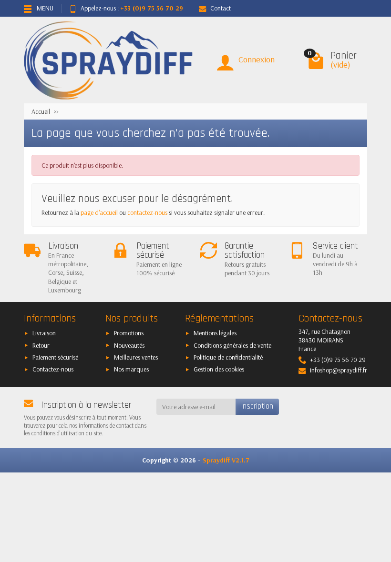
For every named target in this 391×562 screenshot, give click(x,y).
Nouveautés (129, 345)
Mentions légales (215, 333)
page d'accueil (99, 212)
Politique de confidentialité (228, 357)
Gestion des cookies (219, 369)
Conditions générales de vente (232, 345)
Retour (41, 345)
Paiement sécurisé (55, 357)
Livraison (44, 333)
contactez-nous (147, 212)
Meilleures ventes (136, 357)
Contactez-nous (52, 369)
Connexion (256, 59)
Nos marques (131, 369)
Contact (220, 8)
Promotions (129, 333)
